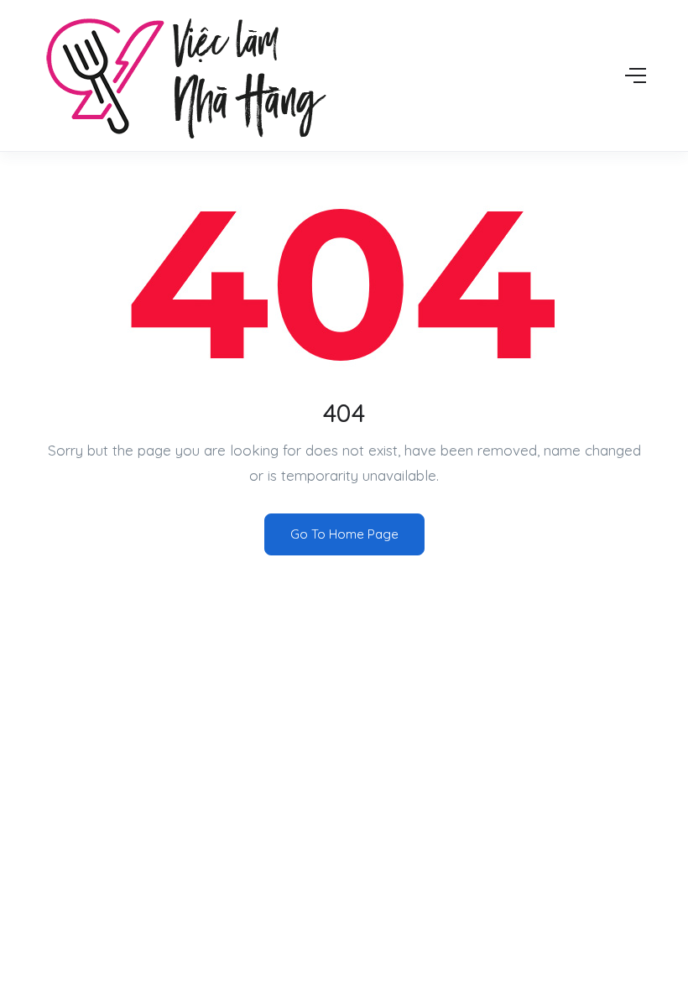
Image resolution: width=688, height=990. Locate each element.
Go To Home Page (344, 534)
